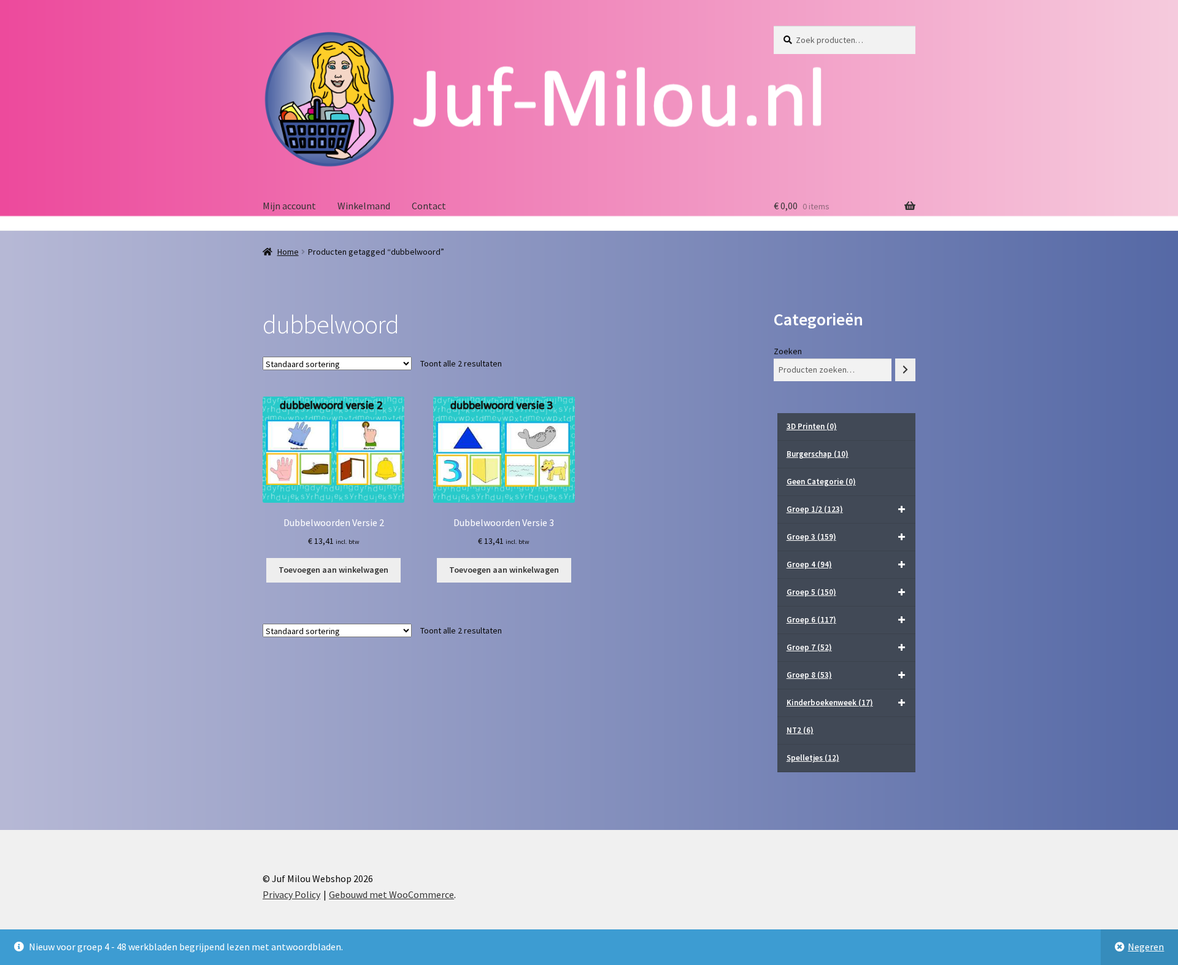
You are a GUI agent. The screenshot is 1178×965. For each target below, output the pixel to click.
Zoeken (788, 351)
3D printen (812, 426)
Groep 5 (811, 592)
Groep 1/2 (815, 509)
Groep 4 (809, 564)
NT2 (800, 730)
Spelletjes (813, 758)
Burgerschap (818, 454)
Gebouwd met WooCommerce (391, 894)
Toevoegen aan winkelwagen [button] (333, 569)
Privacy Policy (291, 894)
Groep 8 (809, 675)
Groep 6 (811, 619)
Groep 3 (811, 537)
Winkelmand (363, 206)
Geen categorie (821, 481)
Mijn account (289, 206)
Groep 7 (809, 647)
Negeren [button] (1146, 946)
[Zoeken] (905, 369)
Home (288, 251)
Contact (429, 206)
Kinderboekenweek (830, 702)
